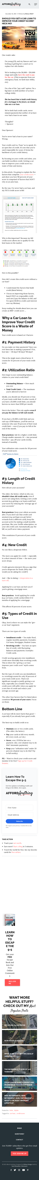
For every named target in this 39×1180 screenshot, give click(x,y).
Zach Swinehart (16, 1166)
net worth (17, 843)
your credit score (27, 174)
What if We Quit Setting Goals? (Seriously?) (18, 1055)
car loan (12, 1113)
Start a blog (17, 846)
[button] (19, 793)
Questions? (19, 1134)
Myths (16, 1110)
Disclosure (24, 1166)
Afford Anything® (11, 4)
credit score (21, 1113)
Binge (19, 1128)
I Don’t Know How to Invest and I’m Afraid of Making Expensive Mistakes (19, 1084)
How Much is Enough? (14, 1041)
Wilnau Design (27, 1164)
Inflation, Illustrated (14, 1025)
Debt (11, 1110)
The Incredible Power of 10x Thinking (17, 1070)
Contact (19, 1140)
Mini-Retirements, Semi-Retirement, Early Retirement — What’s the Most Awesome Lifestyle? (19, 1099)
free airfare (16, 852)
